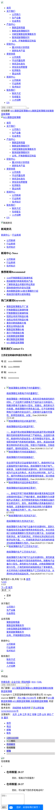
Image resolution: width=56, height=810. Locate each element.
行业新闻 (16, 83)
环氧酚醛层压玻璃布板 (17, 313)
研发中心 (11, 44)
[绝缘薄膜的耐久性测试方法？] (22, 516)
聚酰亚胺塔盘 (18, 27)
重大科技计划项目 (20, 47)
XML (39, 682)
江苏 (24, 714)
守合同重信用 (18, 60)
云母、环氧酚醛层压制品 (24, 41)
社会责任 (16, 21)
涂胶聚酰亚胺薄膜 (15, 336)
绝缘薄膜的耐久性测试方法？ (21, 521)
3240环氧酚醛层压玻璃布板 (20, 278)
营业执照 (16, 74)
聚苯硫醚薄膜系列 (20, 37)
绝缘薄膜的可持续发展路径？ (21, 457)
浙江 (29, 714)
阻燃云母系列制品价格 (17, 316)
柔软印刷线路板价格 (16, 323)
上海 (19, 714)
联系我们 (11, 90)
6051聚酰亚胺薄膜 (19, 111)
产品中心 (11, 24)
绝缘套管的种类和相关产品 (20, 281)
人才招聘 (16, 100)
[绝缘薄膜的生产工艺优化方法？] (23, 546)
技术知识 (16, 87)
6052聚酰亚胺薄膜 (36, 111)
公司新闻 (16, 80)
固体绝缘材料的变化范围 (18, 288)
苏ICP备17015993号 (27, 698)
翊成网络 (17, 708)
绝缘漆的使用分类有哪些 (18, 294)
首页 (9, 8)
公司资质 (16, 57)
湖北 (49, 714)
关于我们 (11, 11)
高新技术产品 (18, 50)
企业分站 (15, 682)
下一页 (4, 587)
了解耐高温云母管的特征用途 (21, 284)
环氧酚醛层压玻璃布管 (17, 310)
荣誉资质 (11, 54)
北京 (15, 714)
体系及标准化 (18, 64)
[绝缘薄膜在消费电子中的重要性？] (24, 388)
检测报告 (16, 70)
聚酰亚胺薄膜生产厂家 (17, 306)
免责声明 (26, 708)
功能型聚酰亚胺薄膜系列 (24, 34)
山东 (44, 714)
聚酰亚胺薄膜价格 (15, 329)
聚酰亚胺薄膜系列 (20, 31)
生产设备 (16, 18)
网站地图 (25, 682)
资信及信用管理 (19, 67)
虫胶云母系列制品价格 (17, 320)
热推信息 (5, 682)
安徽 (34, 714)
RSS (34, 682)
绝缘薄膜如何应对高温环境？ (21, 426)
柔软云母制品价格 (15, 326)
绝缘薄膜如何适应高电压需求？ (22, 488)
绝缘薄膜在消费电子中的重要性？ (23, 393)
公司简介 (16, 14)
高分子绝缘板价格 (15, 333)
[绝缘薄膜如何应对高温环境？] (22, 421)
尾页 (10, 587)
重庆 (6, 718)
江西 (39, 714)
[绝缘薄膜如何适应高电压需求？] (23, 482)
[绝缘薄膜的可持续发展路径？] (22, 452)
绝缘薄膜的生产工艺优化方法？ (22, 552)
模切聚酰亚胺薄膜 (15, 339)
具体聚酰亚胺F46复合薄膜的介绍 (22, 291)
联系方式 (16, 93)
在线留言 (16, 97)
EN (8, 102)
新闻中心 (11, 77)
